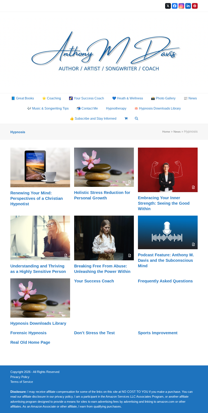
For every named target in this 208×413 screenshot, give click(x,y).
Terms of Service (21, 381)
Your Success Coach (94, 281)
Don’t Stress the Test (94, 333)
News (177, 131)
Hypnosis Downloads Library (38, 323)
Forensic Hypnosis (28, 333)
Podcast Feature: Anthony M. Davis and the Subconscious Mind (166, 260)
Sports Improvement (158, 333)
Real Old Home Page (30, 342)
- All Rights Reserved (45, 372)
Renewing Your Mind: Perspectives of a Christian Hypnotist (36, 198)
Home (166, 131)
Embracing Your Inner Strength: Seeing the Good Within (164, 203)
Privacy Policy (19, 377)
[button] (126, 119)
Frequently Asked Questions (165, 281)
